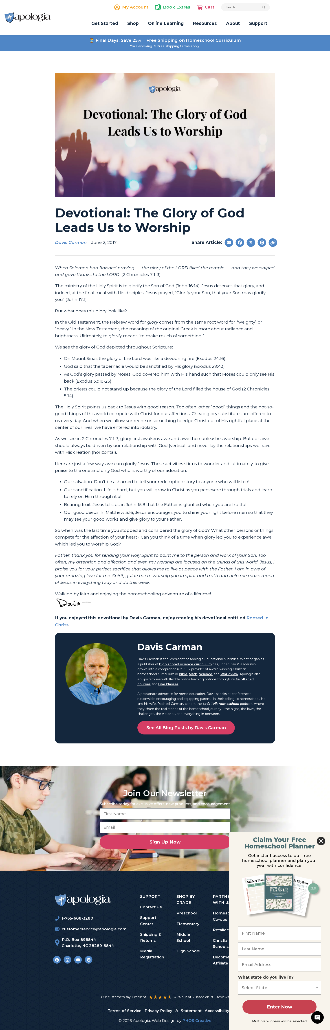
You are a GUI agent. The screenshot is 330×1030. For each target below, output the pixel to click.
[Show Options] (317, 987)
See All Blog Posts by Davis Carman (186, 727)
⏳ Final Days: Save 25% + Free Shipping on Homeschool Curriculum (165, 40)
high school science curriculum (185, 664)
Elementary (187, 924)
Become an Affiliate (224, 960)
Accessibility (217, 1010)
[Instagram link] (67, 960)
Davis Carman (71, 242)
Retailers (221, 930)
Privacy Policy (158, 1010)
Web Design (164, 1020)
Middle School (183, 937)
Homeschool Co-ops (226, 916)
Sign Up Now (165, 842)
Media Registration (152, 954)
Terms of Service (124, 1010)
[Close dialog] (321, 841)
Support (258, 23)
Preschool (186, 913)
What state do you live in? (266, 977)
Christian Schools (221, 943)
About (233, 23)
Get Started (104, 23)
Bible (183, 674)
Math (193, 674)
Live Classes (168, 684)
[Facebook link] (57, 960)
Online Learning (166, 23)
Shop (133, 23)
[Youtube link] (78, 960)
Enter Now (279, 1007)
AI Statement (188, 1010)
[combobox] (278, 987)
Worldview (229, 674)
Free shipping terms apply (178, 46)
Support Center (148, 920)
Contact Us (151, 907)
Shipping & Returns (150, 937)
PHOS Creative (196, 1020)
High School (188, 951)
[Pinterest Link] (88, 960)
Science (205, 674)
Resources (205, 23)
